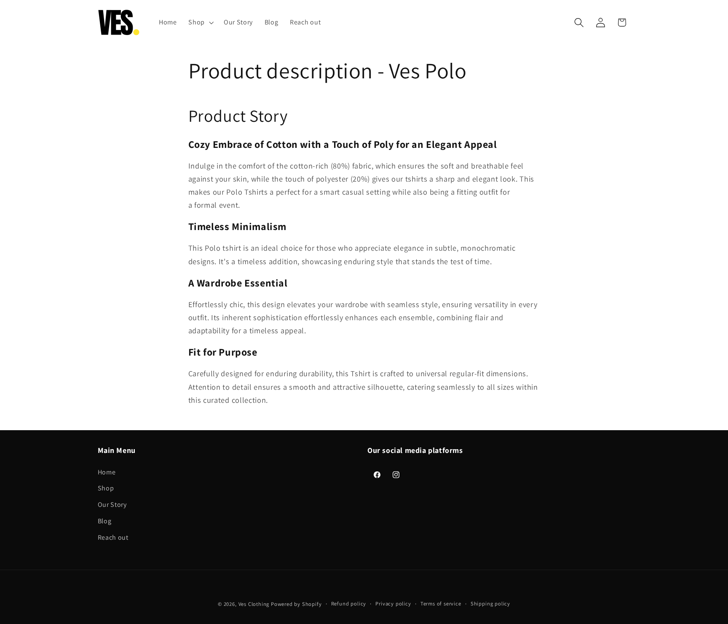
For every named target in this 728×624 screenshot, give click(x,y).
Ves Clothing (254, 604)
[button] (200, 22)
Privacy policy (393, 603)
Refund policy (348, 603)
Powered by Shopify (296, 604)
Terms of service (440, 603)
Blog (105, 521)
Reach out (113, 537)
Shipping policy (490, 603)
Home (107, 472)
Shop (106, 488)
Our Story (112, 504)
